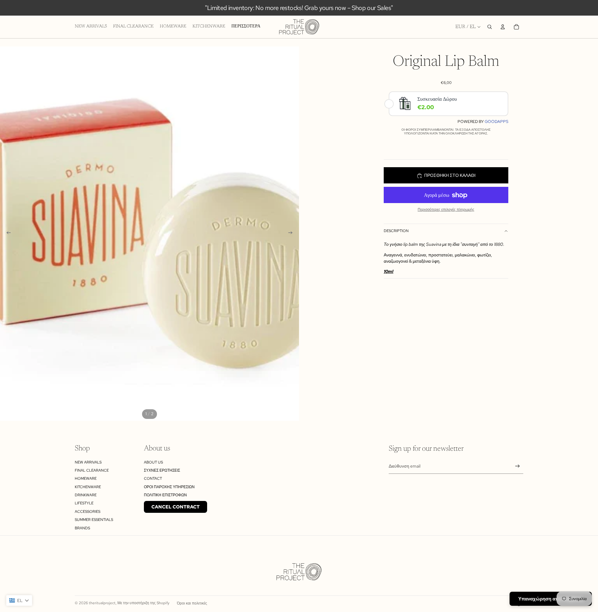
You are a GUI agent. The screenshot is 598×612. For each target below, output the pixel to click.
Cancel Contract (175, 507)
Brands (82, 528)
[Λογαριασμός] (503, 27)
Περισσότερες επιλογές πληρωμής (446, 209)
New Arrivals (88, 462)
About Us (153, 462)
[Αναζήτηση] (489, 27)
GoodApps (496, 121)
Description (396, 231)
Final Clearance (92, 470)
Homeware (86, 478)
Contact (153, 478)
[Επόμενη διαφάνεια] (292, 233)
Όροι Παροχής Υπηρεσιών (169, 486)
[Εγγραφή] (517, 466)
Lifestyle (84, 503)
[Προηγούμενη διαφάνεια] (7, 233)
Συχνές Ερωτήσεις (162, 470)
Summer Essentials (94, 519)
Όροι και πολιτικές (192, 603)
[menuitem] (245, 26)
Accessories (87, 511)
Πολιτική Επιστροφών (165, 495)
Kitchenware (88, 486)
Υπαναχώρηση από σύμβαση (550, 598)
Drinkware (86, 495)
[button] (19, 600)
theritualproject (102, 602)
